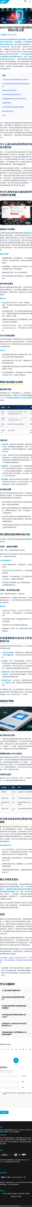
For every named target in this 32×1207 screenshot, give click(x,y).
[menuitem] (26, 3)
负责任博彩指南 (14, 1184)
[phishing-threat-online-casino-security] (16, 16)
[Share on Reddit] (26, 1049)
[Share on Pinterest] (12, 1049)
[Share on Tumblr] (19, 1049)
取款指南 (13, 1196)
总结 (3, 115)
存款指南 (27, 1193)
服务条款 (9, 1193)
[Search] (26, 3)
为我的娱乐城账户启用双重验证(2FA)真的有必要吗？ (14, 1033)
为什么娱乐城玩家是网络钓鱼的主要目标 (15, 79)
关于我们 (4, 1193)
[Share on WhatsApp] (9, 1049)
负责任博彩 (21, 1193)
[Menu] (30, 3)
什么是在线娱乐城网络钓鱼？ (12, 990)
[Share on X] (5, 1049)
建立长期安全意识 (8, 111)
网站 (23, 1087)
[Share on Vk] (23, 1049)
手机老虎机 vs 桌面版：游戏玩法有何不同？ (14, 958)
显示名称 (24, 1076)
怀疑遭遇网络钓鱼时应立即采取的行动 (14, 99)
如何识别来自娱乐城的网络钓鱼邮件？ (13, 998)
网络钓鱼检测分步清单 (9, 90)
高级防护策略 (6, 103)
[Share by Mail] (30, 1049)
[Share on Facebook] (2, 1049)
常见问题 (18, 1196)
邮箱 (23, 1081)
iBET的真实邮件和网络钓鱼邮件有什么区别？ (14, 1016)
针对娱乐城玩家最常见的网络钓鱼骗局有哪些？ (14, 1007)
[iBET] (13, 2)
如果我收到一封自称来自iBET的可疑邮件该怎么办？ (14, 1025)
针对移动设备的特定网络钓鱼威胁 (13, 107)
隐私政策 (15, 1193)
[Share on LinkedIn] (16, 1049)
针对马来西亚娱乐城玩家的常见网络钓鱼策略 (16, 85)
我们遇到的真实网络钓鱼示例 (11, 94)
